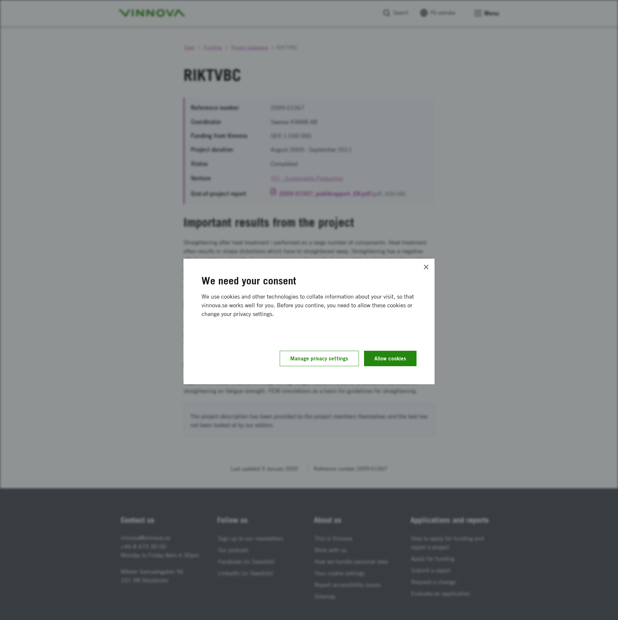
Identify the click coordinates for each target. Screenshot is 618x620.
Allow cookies (390, 358)
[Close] (426, 267)
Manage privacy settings (319, 358)
